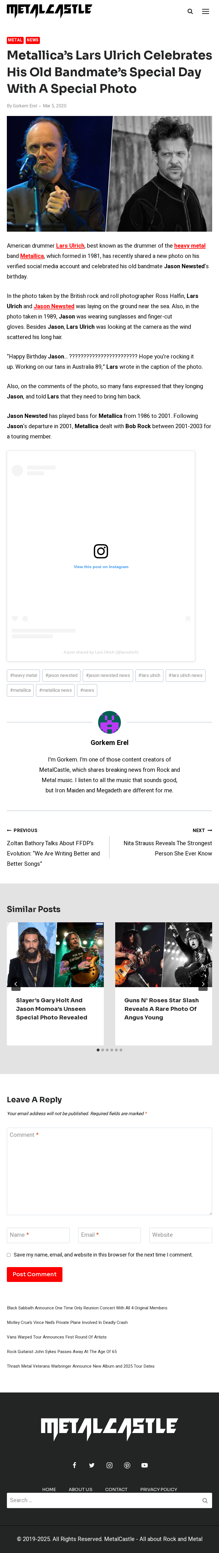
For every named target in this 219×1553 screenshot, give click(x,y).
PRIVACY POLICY (158, 1489)
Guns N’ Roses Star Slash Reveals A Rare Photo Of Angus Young (161, 1009)
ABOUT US (80, 1489)
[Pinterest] (127, 1465)
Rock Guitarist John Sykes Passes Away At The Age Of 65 (62, 1351)
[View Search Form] (190, 11)
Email (90, 1235)
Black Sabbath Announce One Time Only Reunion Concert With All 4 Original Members (87, 1308)
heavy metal (23, 675)
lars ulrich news (185, 675)
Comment (24, 1135)
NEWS (33, 40)
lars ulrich (149, 675)
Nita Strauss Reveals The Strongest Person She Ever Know (167, 842)
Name (19, 1235)
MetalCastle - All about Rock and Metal (153, 1539)
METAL (15, 40)
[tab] (98, 1050)
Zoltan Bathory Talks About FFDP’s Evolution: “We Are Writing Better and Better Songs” (53, 847)
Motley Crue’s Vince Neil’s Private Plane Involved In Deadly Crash (67, 1322)
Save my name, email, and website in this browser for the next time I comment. (103, 1255)
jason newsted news (108, 675)
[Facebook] (74, 1465)
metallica (20, 690)
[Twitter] (92, 1465)
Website (162, 1235)
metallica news (55, 690)
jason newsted (61, 675)
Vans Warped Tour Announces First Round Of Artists (57, 1337)
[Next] (203, 984)
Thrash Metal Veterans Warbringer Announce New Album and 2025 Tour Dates (81, 1366)
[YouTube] (144, 1465)
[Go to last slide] (16, 984)
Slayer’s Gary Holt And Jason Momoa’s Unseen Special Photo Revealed (51, 1009)
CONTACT (116, 1489)
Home (49, 1489)
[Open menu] (205, 11)
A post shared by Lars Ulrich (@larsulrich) (101, 652)
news (87, 690)
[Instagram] (109, 1465)
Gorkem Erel (25, 106)
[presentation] (55, 954)
